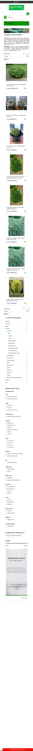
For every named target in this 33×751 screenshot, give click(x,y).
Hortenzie (9, 372)
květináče (9, 423)
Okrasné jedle (11, 343)
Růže (8, 362)
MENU (10, 23)
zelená (8, 491)
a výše (11, 399)
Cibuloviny (8, 323)
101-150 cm (10, 440)
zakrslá (8, 504)
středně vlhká (10, 469)
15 (23, 53)
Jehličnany (9, 331)
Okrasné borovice (12, 340)
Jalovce (10, 338)
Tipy (6, 382)
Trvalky (8, 367)
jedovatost (9, 526)
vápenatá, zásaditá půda (12, 480)
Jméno (6, 56)
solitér (8, 431)
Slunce (8, 407)
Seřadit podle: (7, 53)
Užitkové (7, 380)
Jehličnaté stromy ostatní (14, 353)
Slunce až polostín (11, 410)
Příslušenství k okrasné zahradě (14, 377)
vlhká (8, 471)
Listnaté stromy (10, 355)
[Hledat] (5, 17)
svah (8, 434)
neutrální (9, 478)
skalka (8, 427)
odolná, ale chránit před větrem (14, 453)
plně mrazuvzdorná (11, 456)
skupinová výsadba (11, 429)
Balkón (7, 326)
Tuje (9, 333)
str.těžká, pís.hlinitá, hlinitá (13, 416)
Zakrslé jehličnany (12, 350)
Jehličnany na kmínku (13, 348)
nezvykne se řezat (11, 462)
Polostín (9, 405)
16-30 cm (9, 442)
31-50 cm (9, 445)
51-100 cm (9, 447)
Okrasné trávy (10, 365)
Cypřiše (10, 336)
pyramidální (10, 502)
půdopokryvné (10, 425)
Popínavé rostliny (11, 360)
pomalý (8, 510)
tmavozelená (10, 488)
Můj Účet (16, 2)
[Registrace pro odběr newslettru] (16, 572)
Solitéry (8, 375)
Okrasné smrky (11, 345)
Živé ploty (9, 370)
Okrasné (8, 328)
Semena (7, 321)
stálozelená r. (10, 519)
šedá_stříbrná (10, 486)
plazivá (8, 499)
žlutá (8, 493)
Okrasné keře (10, 358)
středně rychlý (10, 513)
